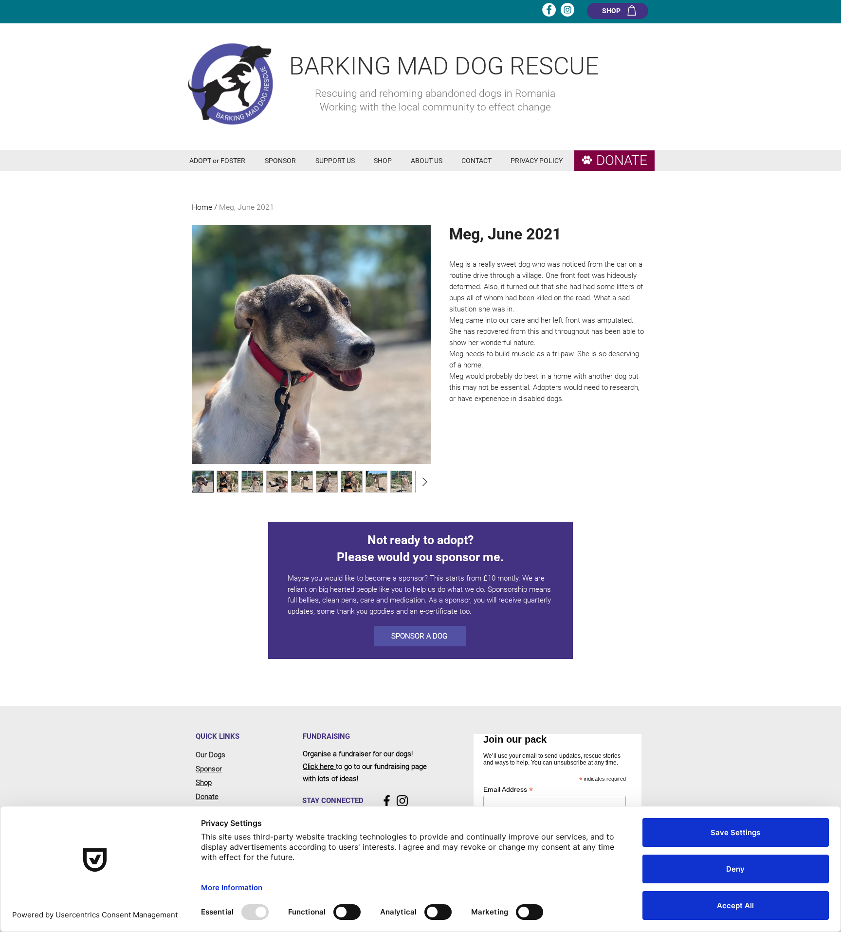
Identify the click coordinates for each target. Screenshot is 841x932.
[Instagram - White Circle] (567, 10)
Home (202, 207)
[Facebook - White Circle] (549, 10)
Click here (319, 766)
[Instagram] (402, 800)
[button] (219, 161)
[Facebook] (386, 800)
